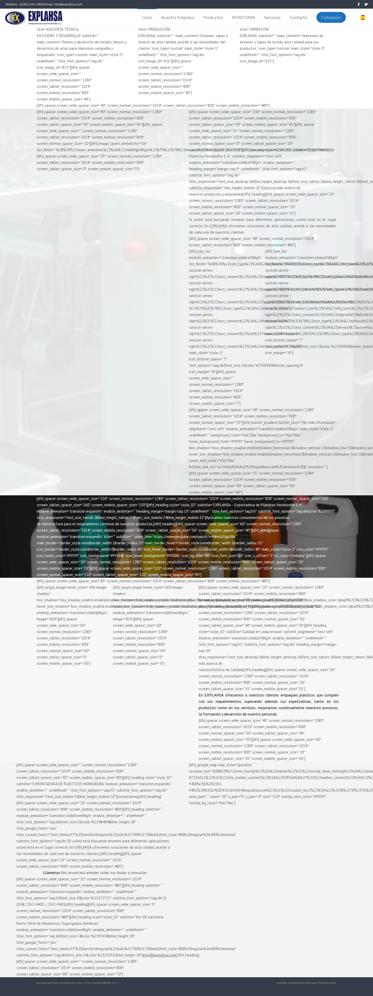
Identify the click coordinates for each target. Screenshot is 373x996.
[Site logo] (35, 17)
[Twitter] (366, 4)
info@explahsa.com (159, 955)
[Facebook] (358, 4)
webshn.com (327, 982)
